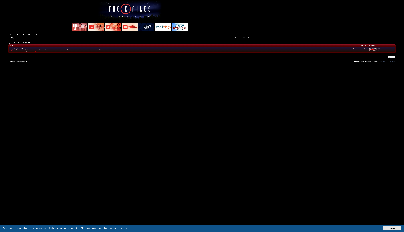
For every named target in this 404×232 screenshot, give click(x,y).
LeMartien (29, 51)
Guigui (35, 51)
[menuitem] (11, 38)
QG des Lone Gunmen (19, 42)
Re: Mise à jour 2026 (374, 48)
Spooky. (24, 51)
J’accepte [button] (392, 228)
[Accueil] (129, 10)
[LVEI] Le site (18, 48)
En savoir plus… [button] (123, 228)
